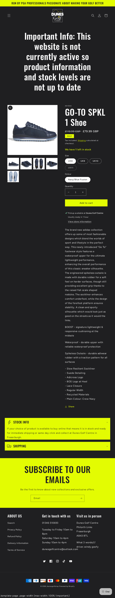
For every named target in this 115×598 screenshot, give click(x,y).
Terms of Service (16, 550)
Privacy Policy (14, 529)
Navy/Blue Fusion (77, 179)
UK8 (70, 161)
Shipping (82, 140)
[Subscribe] (81, 498)
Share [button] (71, 406)
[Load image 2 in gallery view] (26, 163)
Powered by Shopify (67, 586)
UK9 (83, 161)
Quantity (69, 186)
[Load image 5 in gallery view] (13, 176)
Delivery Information (17, 543)
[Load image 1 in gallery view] (13, 163)
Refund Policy (14, 536)
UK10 (95, 161)
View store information (79, 221)
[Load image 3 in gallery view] (39, 163)
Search (11, 523)
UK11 (70, 167)
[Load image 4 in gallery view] (52, 163)
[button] (9, 15)
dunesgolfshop (53, 586)
